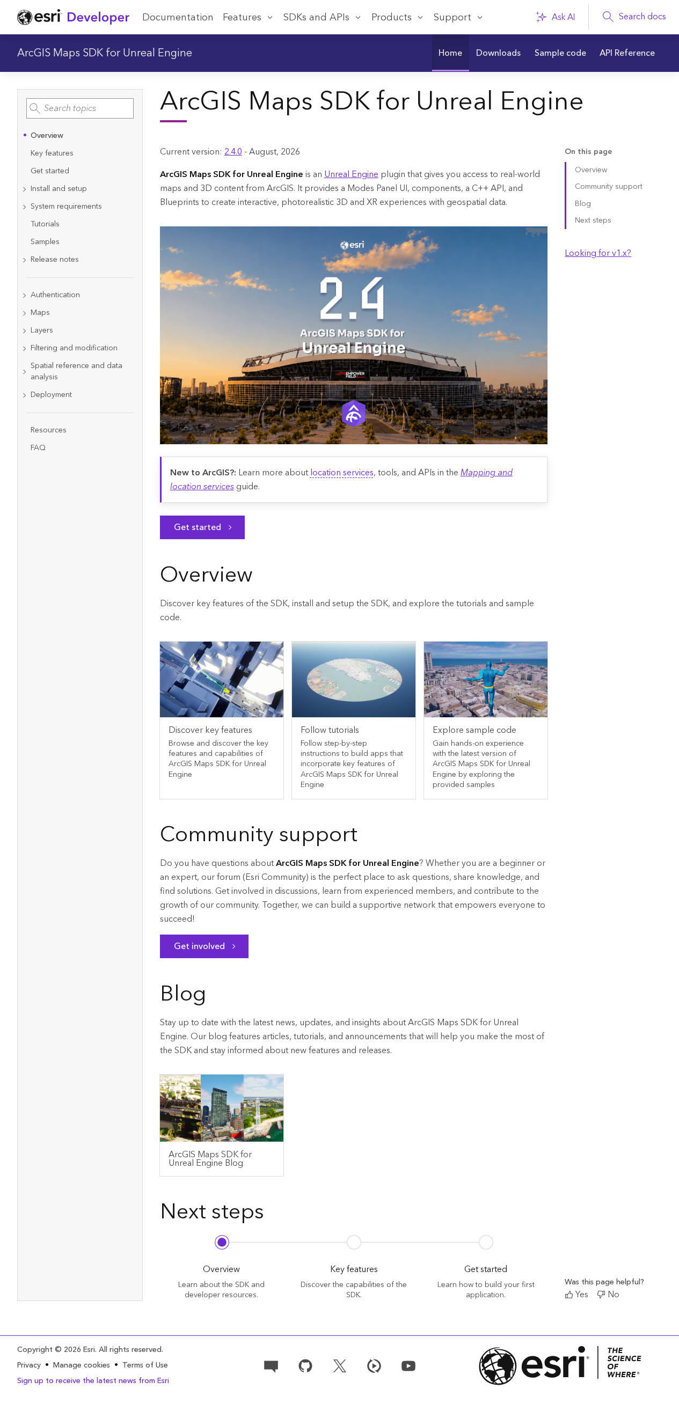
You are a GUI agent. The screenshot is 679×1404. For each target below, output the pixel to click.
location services (342, 472)
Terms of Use (145, 1365)
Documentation (178, 17)
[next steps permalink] (272, 1214)
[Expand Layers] (24, 331)
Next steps (593, 220)
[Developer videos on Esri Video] (374, 1364)
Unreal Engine (351, 174)
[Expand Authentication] (24, 295)
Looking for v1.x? (598, 253)
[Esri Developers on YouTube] (408, 1364)
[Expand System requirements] (24, 207)
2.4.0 (233, 151)
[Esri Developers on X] (340, 1364)
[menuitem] (451, 53)
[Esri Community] (271, 1364)
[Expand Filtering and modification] (24, 348)
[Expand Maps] (24, 313)
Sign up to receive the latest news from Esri (93, 1380)
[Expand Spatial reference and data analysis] (24, 371)
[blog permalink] (214, 996)
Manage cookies (81, 1365)
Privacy (29, 1365)
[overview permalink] (261, 577)
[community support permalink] (366, 837)
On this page (588, 152)
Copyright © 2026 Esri (56, 1349)
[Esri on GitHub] (305, 1364)
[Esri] (560, 1365)
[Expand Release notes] (24, 260)
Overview (591, 170)
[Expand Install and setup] (24, 189)
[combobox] (80, 108)
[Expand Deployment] (24, 395)
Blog (583, 203)
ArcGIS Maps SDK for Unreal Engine (104, 53)
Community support (609, 186)
